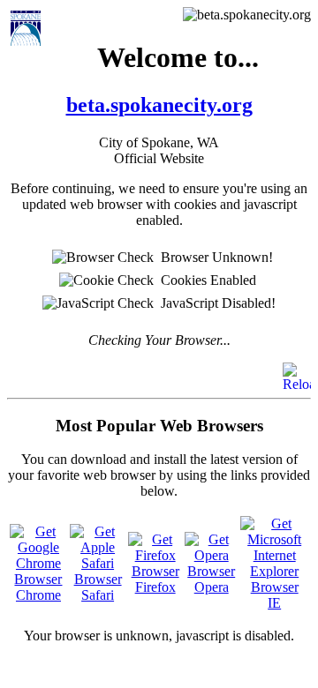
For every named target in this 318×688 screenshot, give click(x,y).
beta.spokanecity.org (159, 104)
